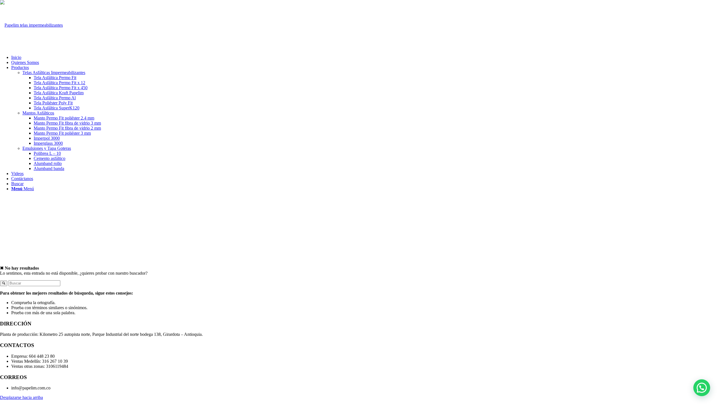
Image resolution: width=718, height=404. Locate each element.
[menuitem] (364, 57)
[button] (701, 387)
